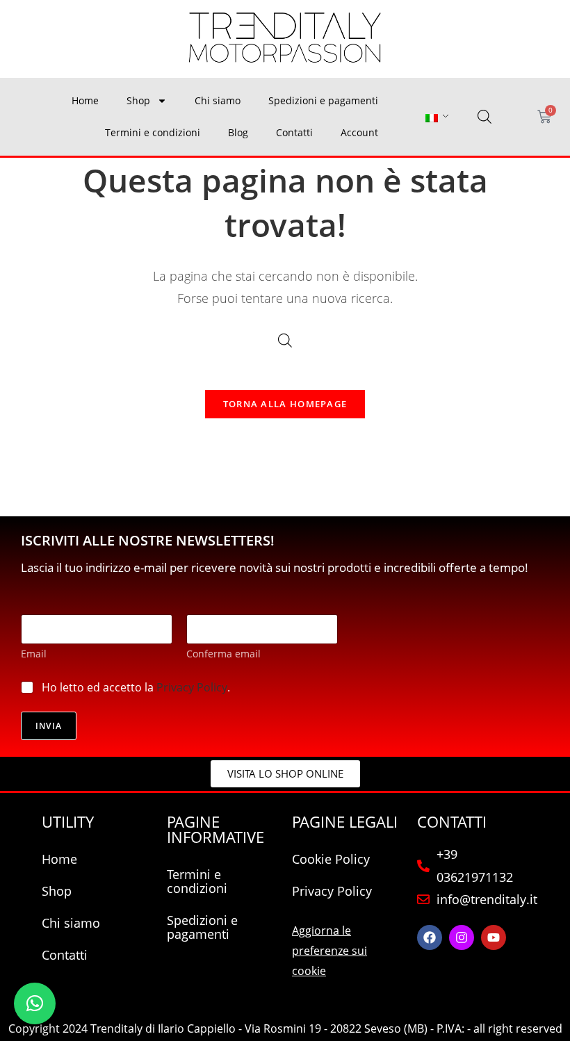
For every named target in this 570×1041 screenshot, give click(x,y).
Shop (138, 100)
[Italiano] (431, 117)
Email (34, 653)
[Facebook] (429, 937)
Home (85, 100)
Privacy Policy (191, 687)
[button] (35, 1003)
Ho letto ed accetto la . (136, 687)
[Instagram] (461, 937)
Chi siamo (218, 100)
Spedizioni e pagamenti (323, 100)
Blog (238, 132)
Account (359, 132)
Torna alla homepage (285, 403)
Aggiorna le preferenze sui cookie (329, 950)
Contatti (294, 132)
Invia (48, 726)
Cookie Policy (331, 859)
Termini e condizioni (152, 132)
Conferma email (223, 653)
